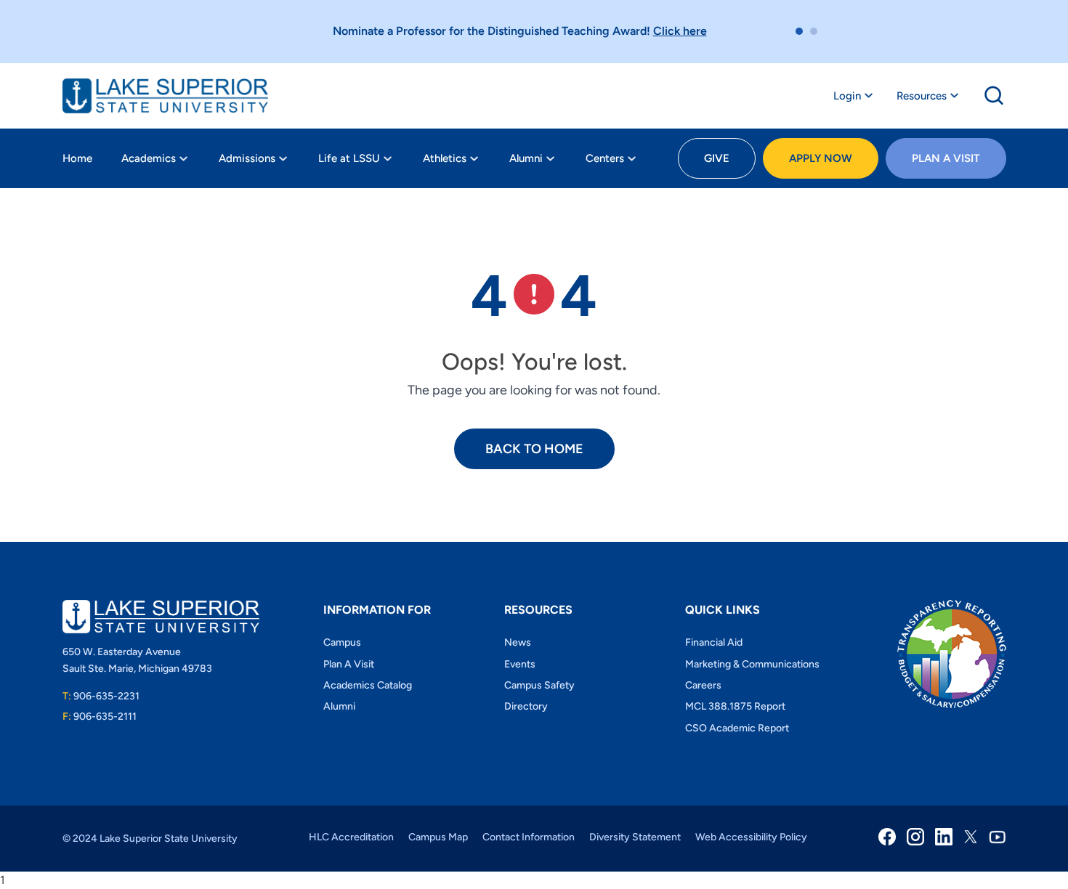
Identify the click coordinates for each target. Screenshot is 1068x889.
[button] (799, 31)
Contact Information (528, 837)
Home (77, 158)
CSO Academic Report (737, 728)
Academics (148, 158)
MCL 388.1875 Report (735, 706)
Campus (342, 642)
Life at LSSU (349, 158)
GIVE (716, 158)
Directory (526, 706)
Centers (605, 158)
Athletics (444, 158)
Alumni (526, 158)
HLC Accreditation (351, 837)
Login (847, 95)
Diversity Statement (635, 837)
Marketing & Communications (752, 664)
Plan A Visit (946, 158)
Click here (680, 31)
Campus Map (438, 837)
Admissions (247, 158)
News (517, 642)
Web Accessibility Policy (751, 837)
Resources (922, 95)
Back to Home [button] (534, 449)
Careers (703, 685)
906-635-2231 (100, 696)
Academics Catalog (367, 685)
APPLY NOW (820, 158)
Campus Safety (539, 685)
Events (519, 664)
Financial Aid (714, 642)
